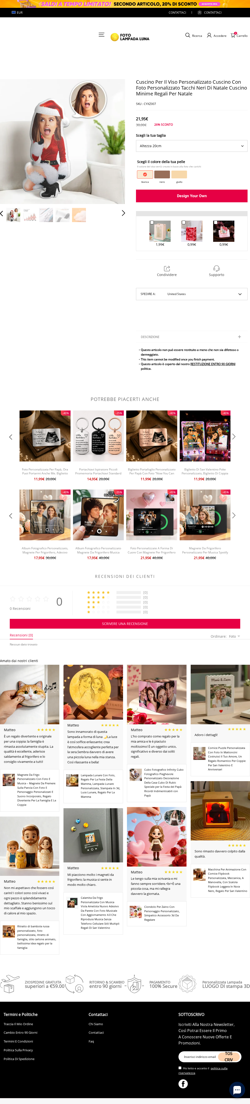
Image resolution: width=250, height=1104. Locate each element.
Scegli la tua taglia (151, 135)
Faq (91, 1041)
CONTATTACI (177, 12)
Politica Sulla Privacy (18, 1050)
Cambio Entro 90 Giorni (20, 1032)
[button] (11, 141)
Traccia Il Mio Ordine (18, 1024)
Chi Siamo (96, 1024)
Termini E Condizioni (18, 1041)
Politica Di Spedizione (19, 1059)
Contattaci (96, 1032)
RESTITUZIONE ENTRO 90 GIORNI (212, 364)
